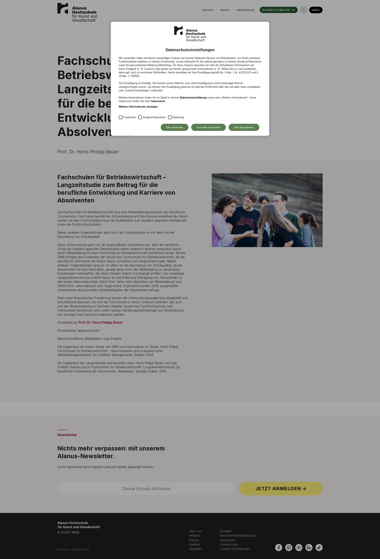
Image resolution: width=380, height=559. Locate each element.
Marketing (178, 117)
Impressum (158, 101)
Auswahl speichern (208, 127)
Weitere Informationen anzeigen (138, 106)
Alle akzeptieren (244, 127)
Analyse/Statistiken (154, 117)
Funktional (129, 117)
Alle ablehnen (174, 127)
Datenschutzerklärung (193, 97)
